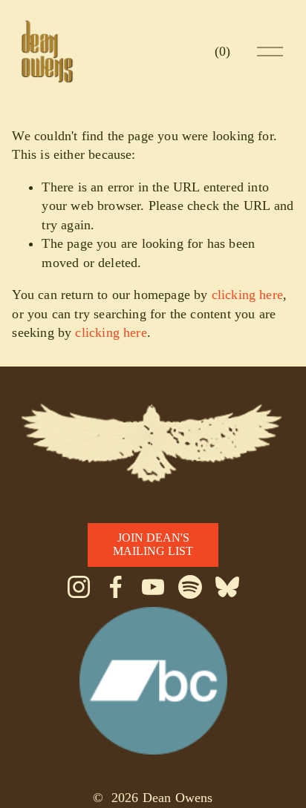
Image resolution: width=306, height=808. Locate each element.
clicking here (247, 294)
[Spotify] (190, 587)
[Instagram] (79, 587)
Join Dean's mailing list (153, 544)
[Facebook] (116, 587)
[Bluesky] (227, 587)
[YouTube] (153, 587)
